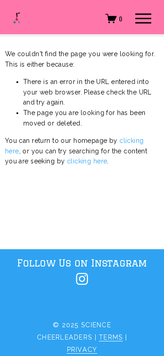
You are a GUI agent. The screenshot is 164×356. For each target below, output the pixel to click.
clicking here (87, 161)
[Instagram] (82, 278)
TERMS (111, 337)
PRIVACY (82, 349)
